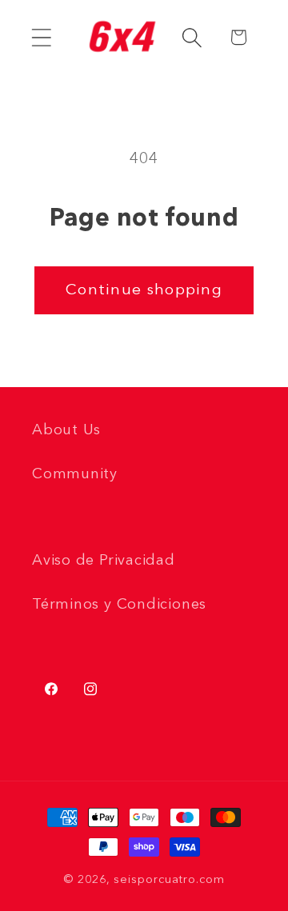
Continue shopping (144, 290)
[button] (41, 37)
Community (75, 474)
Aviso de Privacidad (103, 560)
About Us (66, 430)
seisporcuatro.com (169, 879)
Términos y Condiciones (119, 604)
